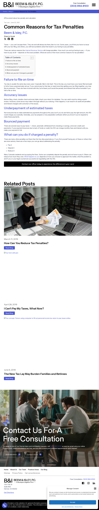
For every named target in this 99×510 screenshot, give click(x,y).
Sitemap (7, 473)
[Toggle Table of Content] (31, 58)
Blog (10, 11)
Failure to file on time (13, 60)
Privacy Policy (79, 506)
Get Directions (9, 492)
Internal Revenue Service (34, 50)
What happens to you (31, 157)
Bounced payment (13, 70)
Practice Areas (33, 470)
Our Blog (44, 470)
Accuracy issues (12, 64)
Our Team (22, 470)
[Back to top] (94, 5)
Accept (72, 502)
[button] (95, 488)
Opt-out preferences (68, 506)
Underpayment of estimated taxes (18, 67)
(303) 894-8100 (79, 5)
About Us (13, 470)
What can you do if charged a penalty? (19, 73)
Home (5, 11)
